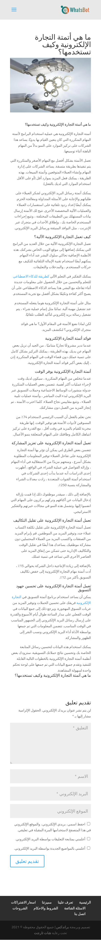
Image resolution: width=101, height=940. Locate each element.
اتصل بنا (80, 914)
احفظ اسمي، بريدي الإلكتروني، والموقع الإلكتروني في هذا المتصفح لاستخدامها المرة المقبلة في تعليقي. (52, 827)
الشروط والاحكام (46, 908)
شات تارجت (42, 933)
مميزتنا (47, 902)
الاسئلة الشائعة (75, 908)
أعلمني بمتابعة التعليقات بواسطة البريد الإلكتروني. (50, 839)
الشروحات (20, 908)
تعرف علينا (65, 902)
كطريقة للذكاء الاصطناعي (31, 276)
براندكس (62, 927)
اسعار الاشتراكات (23, 902)
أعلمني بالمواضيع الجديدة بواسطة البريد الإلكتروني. (49, 848)
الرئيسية (85, 902)
